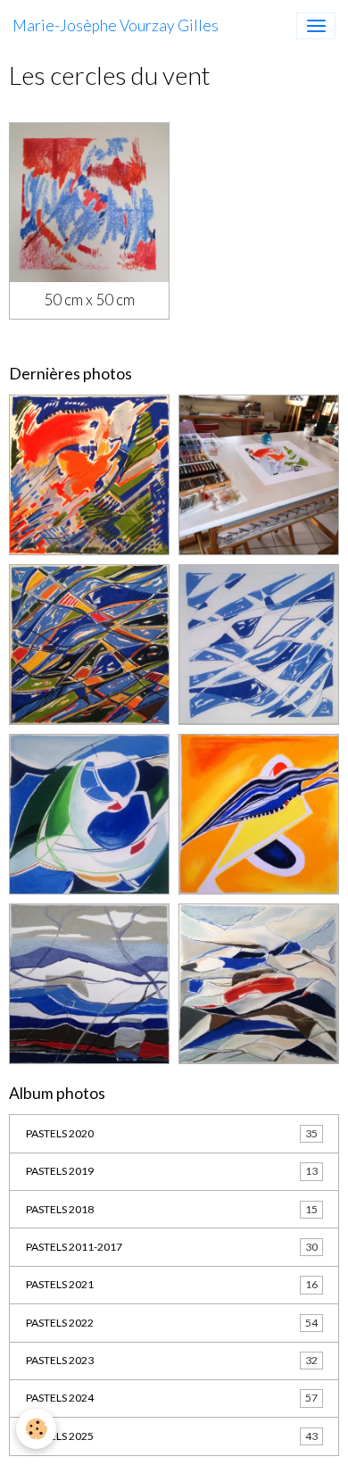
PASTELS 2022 (172, 1322)
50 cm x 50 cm (89, 299)
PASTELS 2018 (172, 1209)
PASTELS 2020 (172, 1133)
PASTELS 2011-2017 (172, 1246)
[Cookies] (36, 1429)
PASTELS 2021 (172, 1284)
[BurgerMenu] (316, 25)
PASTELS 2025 (172, 1436)
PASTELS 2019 (172, 1171)
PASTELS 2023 (172, 1360)
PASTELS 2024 (172, 1397)
